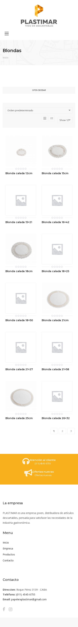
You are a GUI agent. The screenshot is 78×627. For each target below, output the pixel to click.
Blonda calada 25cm (19, 418)
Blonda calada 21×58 (55, 369)
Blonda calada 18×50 (19, 320)
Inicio (5, 57)
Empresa (8, 548)
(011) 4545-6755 (25, 594)
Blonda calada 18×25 (55, 271)
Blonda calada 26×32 (56, 418)
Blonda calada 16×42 (55, 222)
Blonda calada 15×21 (18, 222)
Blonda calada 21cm (55, 320)
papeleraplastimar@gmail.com (29, 599)
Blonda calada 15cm (55, 173)
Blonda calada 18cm (18, 271)
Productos (9, 554)
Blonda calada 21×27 (19, 369)
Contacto (8, 560)
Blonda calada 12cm (18, 173)
